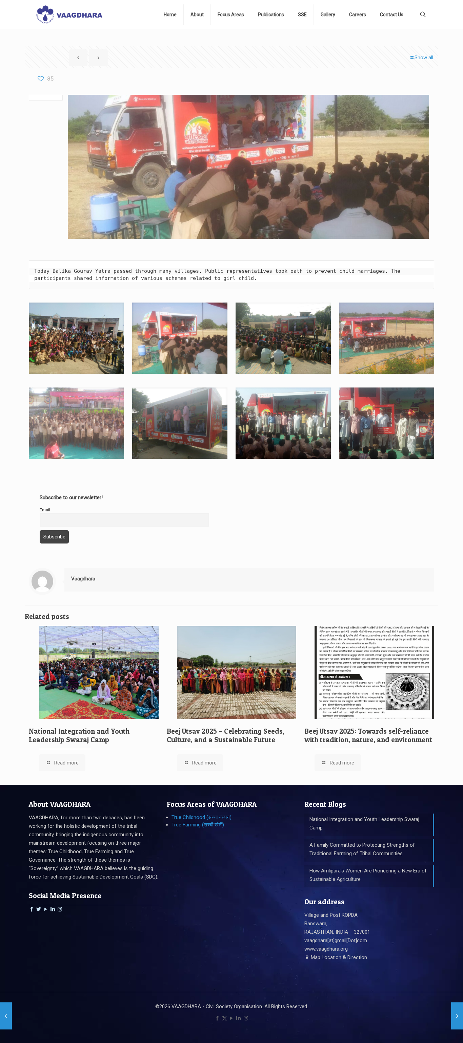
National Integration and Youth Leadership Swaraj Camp (79, 735)
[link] (76, 338)
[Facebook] (31, 909)
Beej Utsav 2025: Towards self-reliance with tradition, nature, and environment (368, 735)
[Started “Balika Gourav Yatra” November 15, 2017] (6, 1015)
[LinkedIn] (52, 909)
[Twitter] (38, 909)
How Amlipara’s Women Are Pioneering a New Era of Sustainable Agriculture (368, 875)
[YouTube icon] (231, 1018)
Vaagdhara (83, 579)
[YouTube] (45, 909)
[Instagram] (59, 909)
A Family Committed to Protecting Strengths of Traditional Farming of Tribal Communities (362, 849)
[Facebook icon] (217, 1018)
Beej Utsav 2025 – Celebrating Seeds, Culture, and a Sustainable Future (225, 735)
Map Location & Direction (338, 957)
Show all (424, 57)
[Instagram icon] (245, 1018)
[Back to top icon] (430, 1029)
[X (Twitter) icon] (224, 1018)
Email (45, 509)
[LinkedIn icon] (238, 1018)
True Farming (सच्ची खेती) (198, 825)
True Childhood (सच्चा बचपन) (202, 817)
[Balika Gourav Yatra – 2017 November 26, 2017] (457, 1015)
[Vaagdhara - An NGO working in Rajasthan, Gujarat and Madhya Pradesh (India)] (69, 14)
